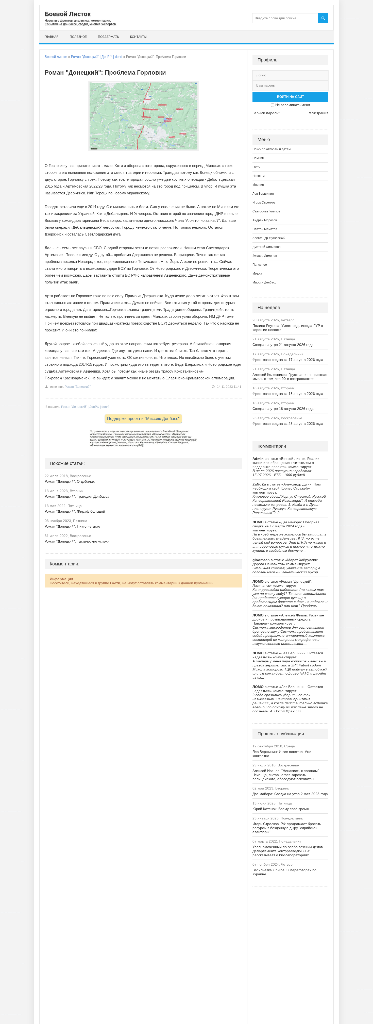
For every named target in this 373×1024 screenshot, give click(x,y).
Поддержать (108, 37)
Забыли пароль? (266, 113)
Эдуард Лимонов (264, 256)
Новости (258, 176)
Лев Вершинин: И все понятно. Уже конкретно (281, 754)
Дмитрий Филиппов (266, 247)
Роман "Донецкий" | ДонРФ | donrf (96, 57)
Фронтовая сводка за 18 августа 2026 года (287, 394)
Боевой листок (56, 57)
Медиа (257, 273)
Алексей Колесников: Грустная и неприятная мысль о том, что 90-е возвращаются (289, 377)
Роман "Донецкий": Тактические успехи (77, 541)
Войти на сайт (290, 97)
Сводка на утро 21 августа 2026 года (283, 345)
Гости (256, 167)
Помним (258, 158)
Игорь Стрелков (263, 202)
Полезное (78, 37)
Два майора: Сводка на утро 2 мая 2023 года (290, 794)
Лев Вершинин (263, 193)
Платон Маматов (264, 229)
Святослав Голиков (266, 211)
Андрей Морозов (264, 220)
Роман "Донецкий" (78, 387)
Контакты (138, 37)
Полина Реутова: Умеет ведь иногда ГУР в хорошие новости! (287, 328)
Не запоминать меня (292, 105)
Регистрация (318, 113)
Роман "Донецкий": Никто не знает (73, 526)
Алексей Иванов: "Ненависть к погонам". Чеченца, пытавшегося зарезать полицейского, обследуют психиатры (286, 775)
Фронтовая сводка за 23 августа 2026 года (287, 424)
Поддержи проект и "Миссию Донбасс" (143, 418)
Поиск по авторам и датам (271, 149)
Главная (51, 37)
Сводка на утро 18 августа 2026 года (283, 409)
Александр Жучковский (268, 238)
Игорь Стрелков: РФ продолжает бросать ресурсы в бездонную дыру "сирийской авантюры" (286, 828)
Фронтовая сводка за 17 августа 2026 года (287, 360)
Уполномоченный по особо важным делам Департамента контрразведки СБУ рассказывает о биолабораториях (288, 851)
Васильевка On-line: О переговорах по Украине (284, 872)
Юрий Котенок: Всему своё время (280, 809)
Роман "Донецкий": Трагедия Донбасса (77, 496)
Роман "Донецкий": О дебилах (70, 481)
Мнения (258, 185)
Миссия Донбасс (264, 282)
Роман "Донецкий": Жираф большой (75, 511)
